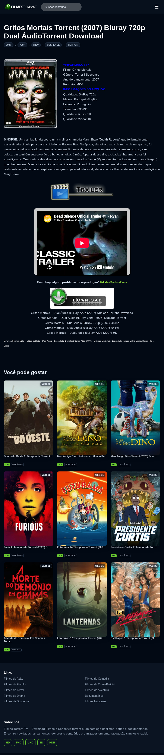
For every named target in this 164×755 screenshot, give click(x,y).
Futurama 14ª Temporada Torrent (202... (81, 547)
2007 (8, 45)
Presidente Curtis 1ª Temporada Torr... (134, 547)
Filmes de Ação (13, 678)
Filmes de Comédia (97, 678)
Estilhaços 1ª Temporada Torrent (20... (134, 638)
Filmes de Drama (14, 695)
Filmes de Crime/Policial (100, 684)
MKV (35, 45)
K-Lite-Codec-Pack (113, 282)
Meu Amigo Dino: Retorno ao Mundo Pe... (82, 456)
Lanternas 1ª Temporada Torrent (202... (80, 638)
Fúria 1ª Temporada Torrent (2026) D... (27, 547)
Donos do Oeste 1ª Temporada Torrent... (28, 456)
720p (22, 45)
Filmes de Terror (14, 690)
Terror (73, 45)
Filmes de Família (15, 684)
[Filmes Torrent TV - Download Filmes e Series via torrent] (21, 7)
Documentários (94, 695)
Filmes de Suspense (16, 701)
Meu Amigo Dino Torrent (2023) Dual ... (134, 456)
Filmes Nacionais (95, 701)
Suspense (53, 45)
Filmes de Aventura (97, 690)
